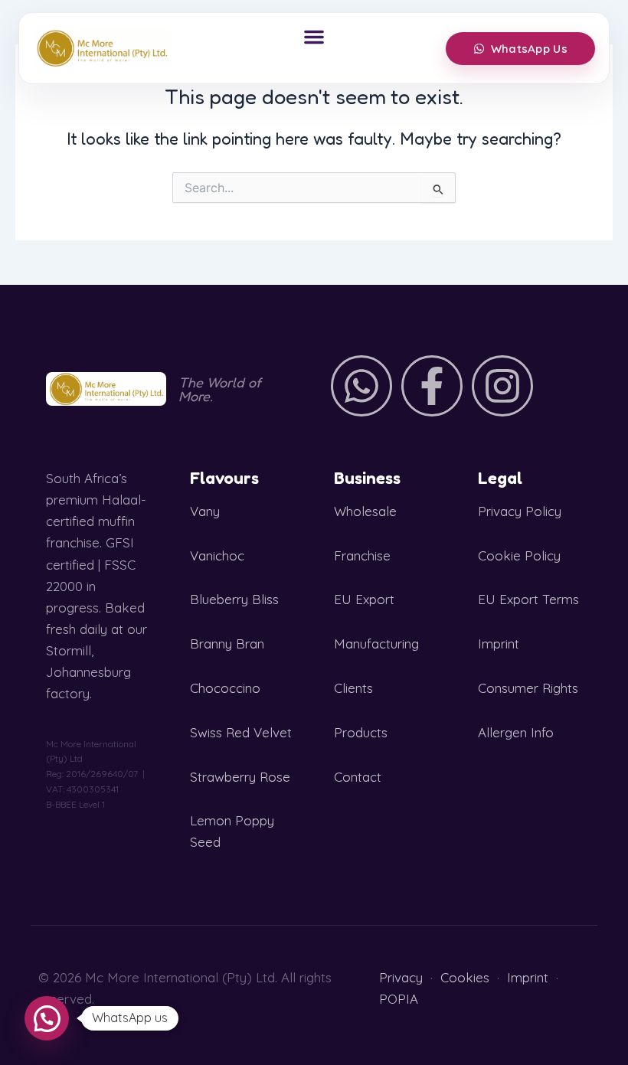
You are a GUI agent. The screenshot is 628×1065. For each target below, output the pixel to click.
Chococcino (225, 688)
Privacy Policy (519, 511)
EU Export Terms (528, 599)
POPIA (398, 999)
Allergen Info (516, 732)
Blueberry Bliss (234, 599)
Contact (357, 777)
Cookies (464, 977)
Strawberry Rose (240, 777)
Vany (205, 511)
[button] (314, 37)
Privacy (401, 977)
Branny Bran (227, 643)
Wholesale (365, 511)
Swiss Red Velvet (241, 732)
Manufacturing (376, 643)
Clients (353, 688)
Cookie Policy (519, 555)
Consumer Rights (528, 688)
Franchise (362, 555)
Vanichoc (217, 555)
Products (361, 732)
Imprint (498, 643)
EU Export (364, 599)
